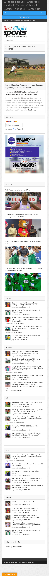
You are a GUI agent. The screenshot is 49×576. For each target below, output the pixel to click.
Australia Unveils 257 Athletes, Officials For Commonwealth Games (26, 336)
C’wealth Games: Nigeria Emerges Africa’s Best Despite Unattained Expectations (23, 269)
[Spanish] (16, 121)
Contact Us (34, 8)
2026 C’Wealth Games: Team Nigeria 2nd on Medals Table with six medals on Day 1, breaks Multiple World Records (27, 368)
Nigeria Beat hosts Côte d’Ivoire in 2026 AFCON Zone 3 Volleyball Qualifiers (27, 376)
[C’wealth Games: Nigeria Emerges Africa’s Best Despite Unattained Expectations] (23, 282)
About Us (20, 8)
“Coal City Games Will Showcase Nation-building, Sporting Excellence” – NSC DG (21, 215)
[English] (9, 121)
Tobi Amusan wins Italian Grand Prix (17, 190)
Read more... (32, 110)
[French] (11, 121)
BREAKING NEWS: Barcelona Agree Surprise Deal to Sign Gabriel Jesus (26, 20)
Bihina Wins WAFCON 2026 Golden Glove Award (25, 427)
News (35, 94)
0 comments (9, 92)
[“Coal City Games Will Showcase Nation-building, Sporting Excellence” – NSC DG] (23, 228)
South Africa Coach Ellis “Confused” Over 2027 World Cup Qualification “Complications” (27, 434)
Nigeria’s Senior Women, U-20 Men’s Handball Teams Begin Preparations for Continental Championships (27, 319)
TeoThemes (32, 562)
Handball (9, 5)
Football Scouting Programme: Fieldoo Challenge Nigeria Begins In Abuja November (24, 86)
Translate (20, 129)
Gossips (8, 8)
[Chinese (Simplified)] (6, 121)
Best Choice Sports (30, 92)
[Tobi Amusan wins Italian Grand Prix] (23, 201)
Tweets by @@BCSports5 (13, 547)
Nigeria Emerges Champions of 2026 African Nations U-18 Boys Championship (26, 360)
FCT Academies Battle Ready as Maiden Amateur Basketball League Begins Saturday (26, 524)
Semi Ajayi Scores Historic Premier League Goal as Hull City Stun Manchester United (27, 410)
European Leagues (14, 1)
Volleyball (31, 5)
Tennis (20, 5)
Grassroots (33, 1)
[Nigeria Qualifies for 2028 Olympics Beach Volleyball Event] (23, 255)
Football (21, 94)
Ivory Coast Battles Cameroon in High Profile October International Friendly (27, 403)
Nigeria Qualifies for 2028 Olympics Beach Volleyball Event (23, 242)
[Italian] (14, 121)
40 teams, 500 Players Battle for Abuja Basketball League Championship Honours (26, 516)
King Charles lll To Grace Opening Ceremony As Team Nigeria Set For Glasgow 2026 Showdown (27, 328)
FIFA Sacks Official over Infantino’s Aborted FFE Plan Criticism (27, 465)
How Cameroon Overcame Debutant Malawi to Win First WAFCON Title (27, 486)
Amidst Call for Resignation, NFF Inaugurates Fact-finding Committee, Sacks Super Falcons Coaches (27, 418)
